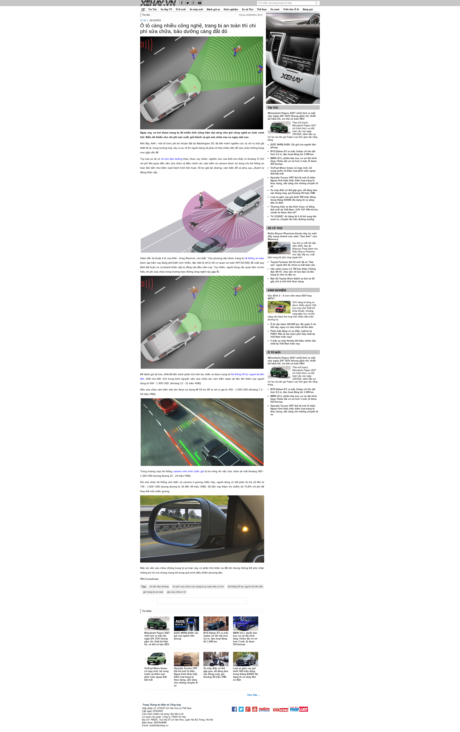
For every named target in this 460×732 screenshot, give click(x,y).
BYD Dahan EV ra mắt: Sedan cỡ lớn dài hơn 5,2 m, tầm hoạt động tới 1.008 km (215, 637)
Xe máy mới (196, 9)
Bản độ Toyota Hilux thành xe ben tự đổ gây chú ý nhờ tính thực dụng (292, 280)
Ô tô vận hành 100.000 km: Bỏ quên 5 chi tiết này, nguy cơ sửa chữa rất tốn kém (293, 325)
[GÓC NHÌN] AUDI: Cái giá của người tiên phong (186, 636)
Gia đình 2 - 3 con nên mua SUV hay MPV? (290, 297)
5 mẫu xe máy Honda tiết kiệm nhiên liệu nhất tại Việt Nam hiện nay (293, 342)
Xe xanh (274, 9)
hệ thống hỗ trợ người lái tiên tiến (245, 586)
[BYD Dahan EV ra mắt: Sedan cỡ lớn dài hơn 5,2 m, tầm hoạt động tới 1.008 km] (216, 624)
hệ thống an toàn (254, 258)
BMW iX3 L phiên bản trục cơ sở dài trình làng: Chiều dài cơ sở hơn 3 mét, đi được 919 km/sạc (245, 639)
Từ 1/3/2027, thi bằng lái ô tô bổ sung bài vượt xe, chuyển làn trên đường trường (293, 218)
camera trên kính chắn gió (188, 471)
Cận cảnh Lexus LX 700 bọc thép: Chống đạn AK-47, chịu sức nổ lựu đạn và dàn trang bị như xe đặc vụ (293, 272)
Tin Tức (152, 9)
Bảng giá (308, 9)
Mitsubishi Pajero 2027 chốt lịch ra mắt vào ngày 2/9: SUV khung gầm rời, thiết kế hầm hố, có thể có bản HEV (157, 639)
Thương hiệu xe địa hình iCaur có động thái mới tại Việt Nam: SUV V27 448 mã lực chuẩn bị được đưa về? (294, 209)
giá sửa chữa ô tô (176, 592)
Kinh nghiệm (231, 9)
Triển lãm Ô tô (291, 9)
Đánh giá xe (213, 9)
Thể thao (262, 9)
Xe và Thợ (247, 9)
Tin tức (273, 107)
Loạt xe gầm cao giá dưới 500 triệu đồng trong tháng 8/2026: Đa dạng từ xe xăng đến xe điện (245, 674)
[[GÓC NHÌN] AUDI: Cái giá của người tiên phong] (186, 624)
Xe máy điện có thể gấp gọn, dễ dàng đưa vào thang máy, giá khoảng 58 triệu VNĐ (215, 672)
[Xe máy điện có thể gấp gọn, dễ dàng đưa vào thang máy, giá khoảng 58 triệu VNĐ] (216, 659)
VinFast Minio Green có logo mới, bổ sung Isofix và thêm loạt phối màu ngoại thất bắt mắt (156, 674)
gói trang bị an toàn (153, 592)
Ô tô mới (181, 9)
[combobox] (286, 3)
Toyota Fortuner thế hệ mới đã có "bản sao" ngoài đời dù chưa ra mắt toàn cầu (292, 263)
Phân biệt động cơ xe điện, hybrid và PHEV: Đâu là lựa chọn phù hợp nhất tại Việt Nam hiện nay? (292, 334)
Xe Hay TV (166, 9)
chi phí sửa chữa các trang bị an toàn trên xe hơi (198, 586)
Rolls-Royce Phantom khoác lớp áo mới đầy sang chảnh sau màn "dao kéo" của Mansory (292, 236)
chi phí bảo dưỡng (171, 158)
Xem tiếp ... (253, 695)
